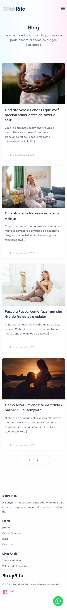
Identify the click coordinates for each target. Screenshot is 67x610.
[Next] (45, 460)
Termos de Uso (11, 560)
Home (6, 527)
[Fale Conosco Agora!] (58, 601)
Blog (5, 538)
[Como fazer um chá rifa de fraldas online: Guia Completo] (33, 378)
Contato (7, 544)
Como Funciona (12, 533)
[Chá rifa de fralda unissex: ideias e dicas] (33, 187)
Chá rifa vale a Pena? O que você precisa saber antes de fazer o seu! (32, 115)
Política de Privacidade (16, 566)
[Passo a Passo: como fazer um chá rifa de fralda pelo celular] (33, 285)
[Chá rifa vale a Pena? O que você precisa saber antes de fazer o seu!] (33, 83)
